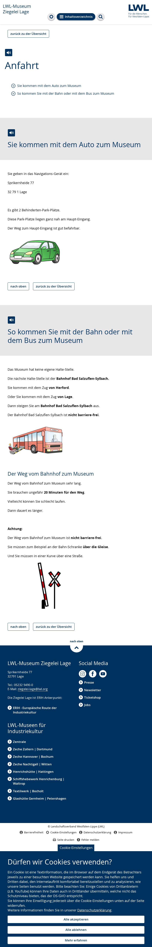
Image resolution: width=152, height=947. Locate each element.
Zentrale (19, 742)
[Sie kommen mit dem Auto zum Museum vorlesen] (11, 133)
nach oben (18, 286)
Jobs (87, 705)
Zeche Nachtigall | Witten (32, 764)
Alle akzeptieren (76, 919)
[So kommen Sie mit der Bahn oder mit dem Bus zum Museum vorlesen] (11, 320)
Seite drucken (65, 840)
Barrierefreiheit (33, 832)
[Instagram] (82, 673)
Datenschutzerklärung (94, 910)
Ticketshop (92, 697)
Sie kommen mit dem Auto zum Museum (49, 85)
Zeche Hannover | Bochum (33, 756)
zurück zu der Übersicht (28, 34)
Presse (89, 682)
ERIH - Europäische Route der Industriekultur (35, 710)
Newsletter (92, 690)
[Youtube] (103, 673)
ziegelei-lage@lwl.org (33, 689)
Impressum (125, 832)
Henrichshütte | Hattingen (33, 771)
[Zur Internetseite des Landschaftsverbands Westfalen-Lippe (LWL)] (137, 10)
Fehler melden (90, 840)
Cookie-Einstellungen (76, 847)
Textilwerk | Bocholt (28, 791)
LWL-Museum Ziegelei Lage (17, 9)
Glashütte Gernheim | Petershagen (39, 798)
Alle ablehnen (76, 930)
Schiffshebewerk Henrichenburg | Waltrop (38, 781)
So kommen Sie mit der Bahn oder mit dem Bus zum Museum (65, 93)
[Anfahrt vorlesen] (8, 52)
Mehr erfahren (76, 940)
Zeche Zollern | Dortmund (32, 749)
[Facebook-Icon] (92, 673)
